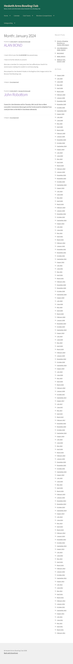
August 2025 (60, 114)
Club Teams (27, 16)
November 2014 (61, 504)
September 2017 (61, 398)
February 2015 (61, 494)
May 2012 (59, 591)
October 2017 (61, 394)
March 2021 (60, 278)
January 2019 (61, 356)
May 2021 (59, 272)
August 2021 (60, 262)
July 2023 (59, 191)
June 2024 (60, 156)
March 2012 (60, 597)
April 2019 (60, 346)
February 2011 (61, 633)
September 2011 (61, 610)
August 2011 (60, 614)
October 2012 (61, 575)
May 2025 (59, 124)
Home (6, 16)
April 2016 (60, 449)
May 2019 (59, 343)
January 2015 (61, 497)
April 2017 (60, 414)
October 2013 (61, 543)
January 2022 (61, 246)
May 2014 (59, 523)
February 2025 (61, 133)
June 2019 (60, 340)
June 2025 (60, 120)
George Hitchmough (24, 42)
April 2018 (60, 381)
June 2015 (60, 481)
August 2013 (60, 549)
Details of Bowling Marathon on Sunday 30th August (63, 43)
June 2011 (60, 620)
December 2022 (61, 214)
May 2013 (59, 559)
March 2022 (60, 240)
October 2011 (61, 607)
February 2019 (61, 352)
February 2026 (61, 95)
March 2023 (60, 204)
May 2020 (59, 307)
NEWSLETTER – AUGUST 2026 (61, 61)
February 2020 (61, 317)
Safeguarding (8, 23)
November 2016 (61, 427)
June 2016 (60, 443)
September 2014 (61, 510)
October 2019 (61, 327)
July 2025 (59, 117)
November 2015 (61, 465)
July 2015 (59, 478)
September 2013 (61, 546)
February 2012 (61, 601)
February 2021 (61, 282)
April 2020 (60, 311)
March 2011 (60, 630)
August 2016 (60, 436)
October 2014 (61, 507)
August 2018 (60, 369)
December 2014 (61, 501)
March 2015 (60, 491)
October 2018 (61, 362)
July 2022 (59, 227)
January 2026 (61, 98)
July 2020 (59, 301)
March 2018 (60, 385)
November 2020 (61, 288)
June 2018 (60, 375)
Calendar (17, 16)
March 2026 (60, 91)
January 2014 (61, 536)
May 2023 (59, 198)
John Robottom (16, 94)
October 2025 (61, 107)
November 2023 (61, 178)
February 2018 (61, 388)
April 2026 (60, 88)
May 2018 (59, 378)
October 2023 (61, 182)
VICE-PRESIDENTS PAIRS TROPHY (62, 49)
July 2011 (59, 617)
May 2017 (59, 410)
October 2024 (61, 143)
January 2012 (61, 604)
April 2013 (60, 562)
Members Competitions (44, 16)
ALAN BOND (13, 45)
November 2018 (61, 359)
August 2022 (60, 224)
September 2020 (61, 294)
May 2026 (59, 85)
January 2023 (61, 211)
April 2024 (60, 162)
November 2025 (61, 104)
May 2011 (59, 623)
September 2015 (61, 472)
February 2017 (61, 420)
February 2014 (61, 533)
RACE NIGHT (60, 53)
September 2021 (61, 259)
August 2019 (60, 333)
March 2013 (60, 565)
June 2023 (60, 194)
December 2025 (61, 101)
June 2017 (60, 407)
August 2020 (60, 298)
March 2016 (60, 452)
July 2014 (59, 517)
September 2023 (61, 185)
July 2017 (59, 404)
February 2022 (61, 243)
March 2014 (60, 530)
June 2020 (60, 304)
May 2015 (59, 485)
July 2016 (59, 439)
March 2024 (60, 165)
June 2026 (60, 82)
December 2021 (61, 249)
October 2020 (61, 291)
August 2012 (60, 581)
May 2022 (59, 233)
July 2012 (59, 585)
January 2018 (61, 391)
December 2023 (61, 175)
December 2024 (61, 140)
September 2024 (61, 146)
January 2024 (61, 172)
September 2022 (61, 220)
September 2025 (61, 111)
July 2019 (59, 336)
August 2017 (60, 401)
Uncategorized (14, 82)
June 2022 (60, 230)
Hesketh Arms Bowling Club (21, 6)
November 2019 (61, 323)
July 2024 (59, 153)
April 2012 (60, 594)
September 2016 (61, 433)
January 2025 (61, 136)
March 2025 (60, 130)
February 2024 (61, 169)
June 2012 (60, 588)
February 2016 (61, 456)
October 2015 (61, 469)
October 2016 (61, 430)
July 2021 (59, 265)
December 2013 (61, 539)
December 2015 (61, 462)
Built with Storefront (11, 653)
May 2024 (59, 159)
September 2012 (61, 578)
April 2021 (60, 275)
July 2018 (59, 372)
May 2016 (59, 446)
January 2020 (61, 320)
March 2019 (60, 349)
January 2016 (61, 459)
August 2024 (60, 149)
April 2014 (60, 527)
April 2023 (60, 201)
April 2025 (60, 127)
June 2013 (60, 556)
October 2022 (61, 217)
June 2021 (60, 269)
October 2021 (61, 256)
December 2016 (61, 423)
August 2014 (60, 514)
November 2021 (61, 252)
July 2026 (59, 78)
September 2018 (61, 365)
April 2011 (60, 626)
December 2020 (61, 285)
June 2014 (60, 520)
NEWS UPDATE (61, 56)
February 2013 (61, 568)
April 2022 (60, 236)
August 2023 (60, 188)
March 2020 (60, 314)
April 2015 (60, 488)
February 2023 (61, 207)
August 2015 (60, 475)
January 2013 (61, 572)
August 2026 (60, 75)
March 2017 (60, 417)
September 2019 (61, 330)
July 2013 (59, 552)
